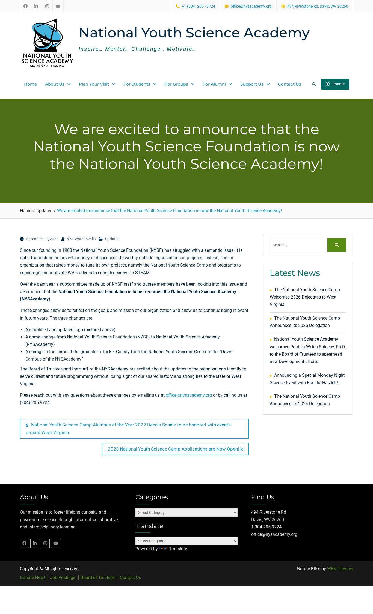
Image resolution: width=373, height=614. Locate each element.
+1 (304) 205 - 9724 (198, 6)
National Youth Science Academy (194, 32)
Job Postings (62, 577)
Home (30, 84)
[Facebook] (24, 543)
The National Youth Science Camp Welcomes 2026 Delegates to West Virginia (305, 297)
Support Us (252, 84)
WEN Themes (340, 568)
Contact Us (289, 84)
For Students (136, 84)
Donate (338, 84)
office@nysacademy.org (251, 6)
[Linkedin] (34, 543)
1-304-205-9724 (266, 527)
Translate (178, 548)
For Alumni (214, 84)
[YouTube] (55, 543)
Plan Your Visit (94, 84)
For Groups (176, 84)
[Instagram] (45, 543)
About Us (54, 84)
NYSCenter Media (81, 239)
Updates (112, 239)
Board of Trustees (98, 577)
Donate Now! (32, 577)
